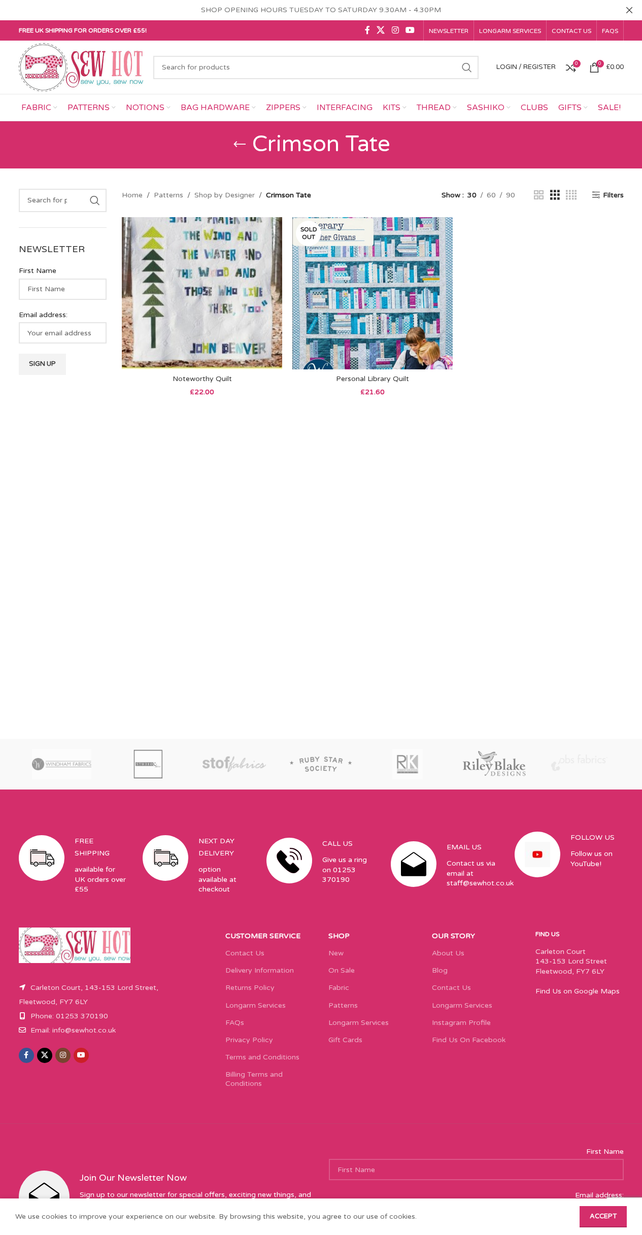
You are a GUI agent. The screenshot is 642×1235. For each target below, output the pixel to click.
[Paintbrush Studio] (580, 764)
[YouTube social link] (410, 30)
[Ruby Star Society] (321, 764)
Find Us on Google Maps (577, 991)
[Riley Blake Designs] (494, 764)
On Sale (341, 970)
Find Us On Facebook (468, 1040)
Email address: (43, 315)
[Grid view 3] (555, 195)
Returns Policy (250, 987)
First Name (37, 270)
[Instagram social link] (395, 30)
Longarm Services (255, 1005)
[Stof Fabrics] (234, 764)
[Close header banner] (629, 10)
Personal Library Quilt (372, 378)
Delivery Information (259, 970)
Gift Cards (345, 1040)
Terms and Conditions (262, 1057)
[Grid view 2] (539, 195)
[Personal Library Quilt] (372, 293)
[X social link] (381, 30)
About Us (448, 953)
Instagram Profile (461, 1022)
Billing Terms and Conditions (254, 1079)
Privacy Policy (249, 1040)
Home (132, 195)
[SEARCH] (467, 67)
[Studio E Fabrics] (148, 764)
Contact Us (244, 953)
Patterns (168, 195)
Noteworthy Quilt (202, 378)
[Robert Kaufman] (407, 764)
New (336, 953)
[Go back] (239, 144)
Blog (440, 970)
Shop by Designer (224, 195)
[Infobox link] (73, 873)
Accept (603, 1216)
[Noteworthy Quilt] (202, 293)
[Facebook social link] (367, 30)
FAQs (234, 1022)
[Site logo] (81, 66)
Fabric (338, 987)
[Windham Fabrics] (62, 764)
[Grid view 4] (571, 195)
